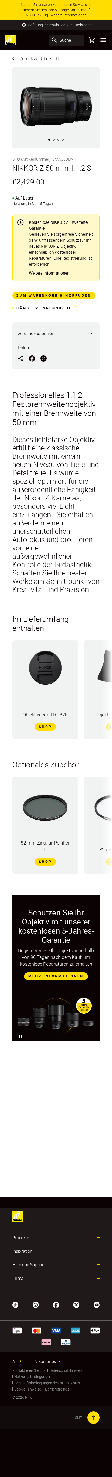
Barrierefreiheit (57, 1389)
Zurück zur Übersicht (39, 58)
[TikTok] (15, 1304)
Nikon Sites (45, 1361)
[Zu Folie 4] (63, 140)
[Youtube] (97, 1304)
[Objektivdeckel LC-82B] (45, 670)
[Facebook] (56, 1304)
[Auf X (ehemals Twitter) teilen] (43, 358)
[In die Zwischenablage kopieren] (20, 358)
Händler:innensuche (44, 308)
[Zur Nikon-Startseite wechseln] (10, 40)
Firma (17, 1278)
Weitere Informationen (49, 273)
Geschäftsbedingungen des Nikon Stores (47, 1382)
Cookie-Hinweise (27, 1389)
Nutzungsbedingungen (32, 1376)
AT (14, 1361)
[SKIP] (93, 1417)
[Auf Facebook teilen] (32, 358)
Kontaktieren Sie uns (28, 1370)
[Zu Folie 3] (58, 140)
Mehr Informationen (56, 976)
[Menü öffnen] (103, 40)
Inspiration (22, 1251)
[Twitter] (76, 1304)
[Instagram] (36, 1304)
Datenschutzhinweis (65, 1370)
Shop (45, 726)
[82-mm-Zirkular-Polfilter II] (45, 809)
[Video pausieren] (20, 1037)
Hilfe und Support (28, 1265)
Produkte (20, 1237)
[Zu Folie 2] (54, 140)
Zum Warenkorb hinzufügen (53, 295)
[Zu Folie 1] (49, 140)
